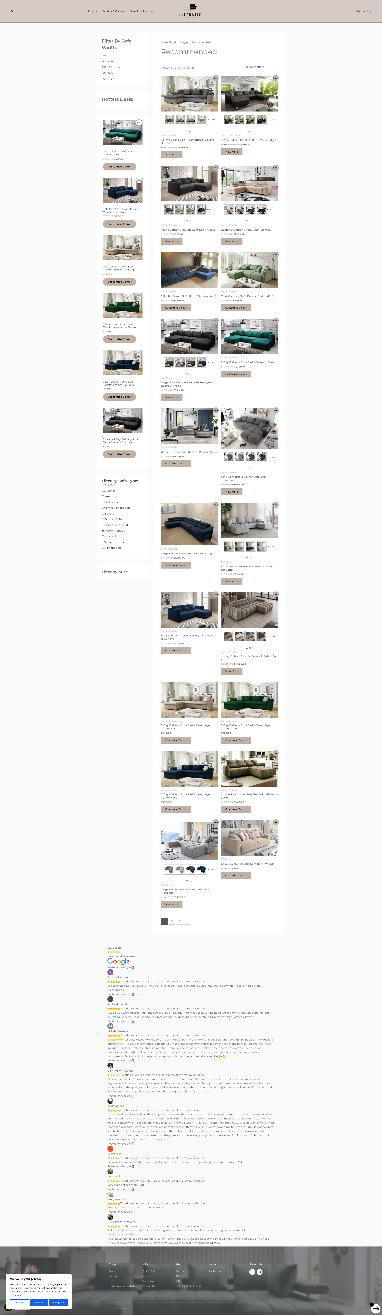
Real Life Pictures (142, 11)
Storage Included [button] (115, 542)
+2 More (271, 120)
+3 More (271, 209)
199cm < (107, 55)
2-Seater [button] (109, 484)
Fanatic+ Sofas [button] (113, 519)
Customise (19, 1302)
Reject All (39, 1302)
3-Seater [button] (109, 490)
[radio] (169, 120)
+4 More (271, 457)
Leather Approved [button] (116, 524)
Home (164, 42)
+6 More (211, 209)
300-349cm (109, 73)
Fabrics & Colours (113, 11)
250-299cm (109, 67)
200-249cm (109, 61)
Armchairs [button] (111, 496)
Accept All (58, 1302)
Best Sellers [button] (112, 502)
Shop (90, 11)
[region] (39, 1291)
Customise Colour (119, 166)
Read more (213, 1242)
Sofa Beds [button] (110, 536)
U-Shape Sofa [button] (113, 547)
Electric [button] (109, 513)
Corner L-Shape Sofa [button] (117, 507)
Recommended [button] (114, 530)
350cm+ (107, 78)
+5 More (211, 120)
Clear (189, 131)
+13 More (271, 636)
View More (171, 154)
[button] (12, 11)
